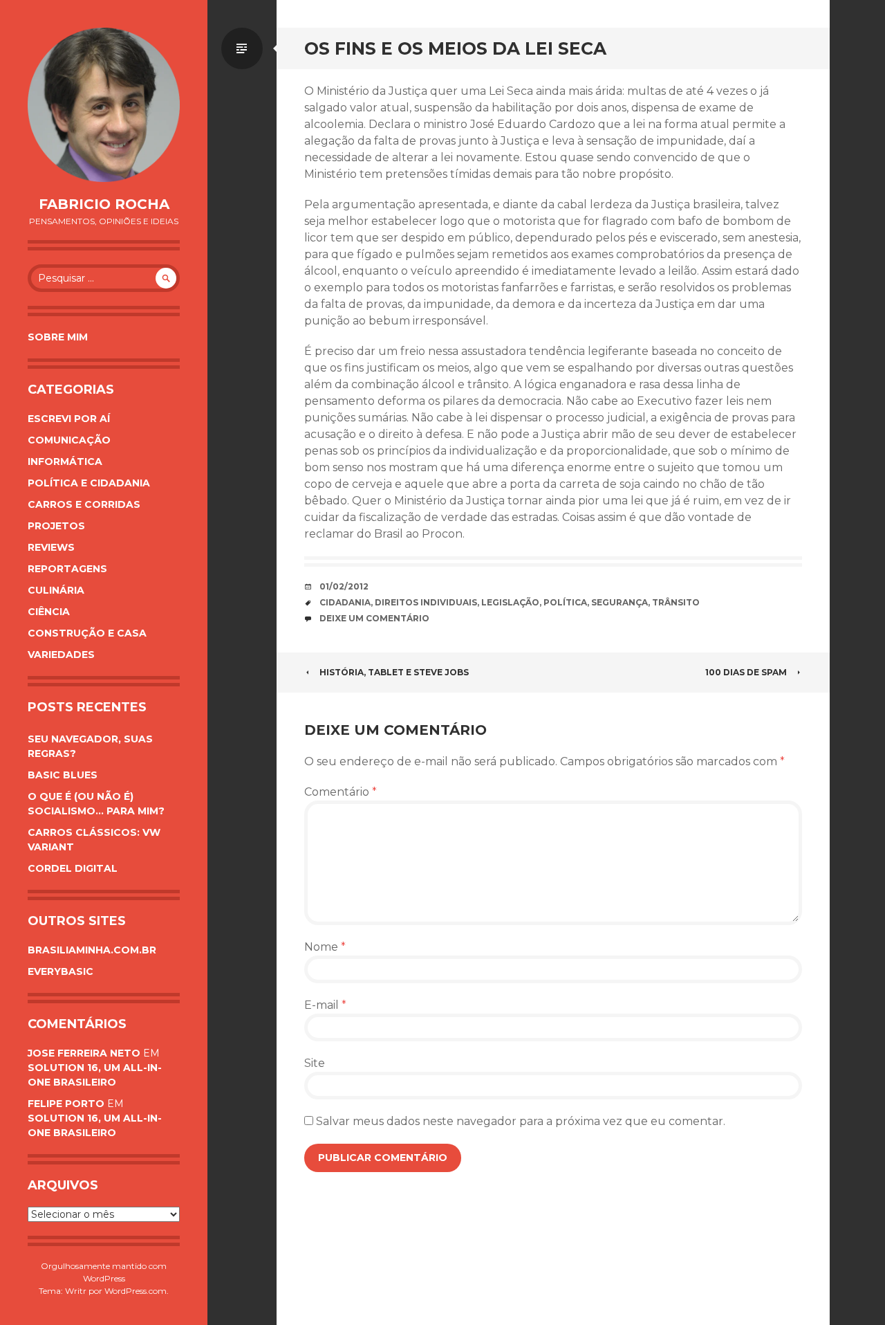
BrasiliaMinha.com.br (92, 950)
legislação (510, 602)
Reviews (51, 547)
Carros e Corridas (84, 504)
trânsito (676, 602)
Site (314, 1063)
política (565, 602)
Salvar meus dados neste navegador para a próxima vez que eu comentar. (520, 1121)
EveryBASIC (60, 971)
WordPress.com (135, 1291)
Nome (325, 946)
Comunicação (69, 440)
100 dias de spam (746, 672)
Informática (65, 461)
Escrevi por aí (69, 418)
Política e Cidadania (89, 483)
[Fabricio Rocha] (104, 105)
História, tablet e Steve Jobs (394, 672)
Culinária (56, 590)
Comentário (340, 791)
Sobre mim (58, 337)
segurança (619, 602)
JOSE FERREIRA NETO (84, 1053)
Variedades (61, 654)
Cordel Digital (73, 868)
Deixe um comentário (374, 618)
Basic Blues (62, 775)
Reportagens (67, 569)
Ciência (49, 611)
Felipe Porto (66, 1103)
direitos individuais (426, 602)
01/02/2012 (344, 586)
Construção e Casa (87, 633)
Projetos (56, 526)
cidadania (345, 602)
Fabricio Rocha (104, 204)
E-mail (325, 1005)
